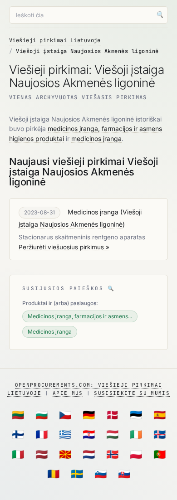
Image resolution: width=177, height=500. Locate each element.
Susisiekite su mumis (131, 393)
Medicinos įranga (93, 212)
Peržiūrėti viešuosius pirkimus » (64, 247)
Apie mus (68, 393)
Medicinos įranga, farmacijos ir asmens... (80, 316)
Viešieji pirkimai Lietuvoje (55, 40)
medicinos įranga (96, 138)
